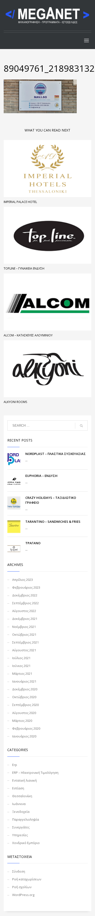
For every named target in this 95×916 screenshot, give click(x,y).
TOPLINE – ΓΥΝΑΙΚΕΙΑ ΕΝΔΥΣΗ (24, 268)
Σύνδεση (18, 871)
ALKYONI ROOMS (15, 402)
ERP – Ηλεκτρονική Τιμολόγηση (35, 772)
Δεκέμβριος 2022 (24, 595)
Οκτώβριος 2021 (24, 634)
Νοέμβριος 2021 (24, 626)
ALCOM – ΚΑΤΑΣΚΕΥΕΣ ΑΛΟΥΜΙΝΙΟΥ (28, 335)
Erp (14, 765)
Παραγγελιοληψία (25, 819)
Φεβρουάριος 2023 (26, 587)
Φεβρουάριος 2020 (26, 728)
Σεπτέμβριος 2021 (25, 642)
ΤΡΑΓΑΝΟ (32, 543)
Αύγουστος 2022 (24, 611)
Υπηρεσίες (20, 835)
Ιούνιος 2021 (21, 666)
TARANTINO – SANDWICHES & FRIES (52, 521)
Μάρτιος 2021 (22, 673)
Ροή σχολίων (21, 887)
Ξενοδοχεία (20, 811)
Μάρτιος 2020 (22, 720)
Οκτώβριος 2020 (24, 697)
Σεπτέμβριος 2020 (25, 705)
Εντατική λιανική (24, 780)
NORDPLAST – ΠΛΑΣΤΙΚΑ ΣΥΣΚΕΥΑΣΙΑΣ (55, 454)
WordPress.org (23, 895)
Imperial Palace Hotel (20, 202)
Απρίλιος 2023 (22, 579)
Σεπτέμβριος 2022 (25, 603)
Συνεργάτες (20, 827)
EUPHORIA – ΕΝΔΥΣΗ (41, 475)
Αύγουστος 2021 (24, 650)
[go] (81, 426)
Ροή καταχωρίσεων (26, 879)
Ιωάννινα (19, 804)
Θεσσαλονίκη (22, 796)
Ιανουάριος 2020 (24, 736)
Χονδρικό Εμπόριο (26, 843)
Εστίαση (18, 788)
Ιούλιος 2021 (21, 658)
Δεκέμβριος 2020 (24, 689)
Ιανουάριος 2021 (24, 681)
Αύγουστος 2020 (24, 713)
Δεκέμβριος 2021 (24, 618)
